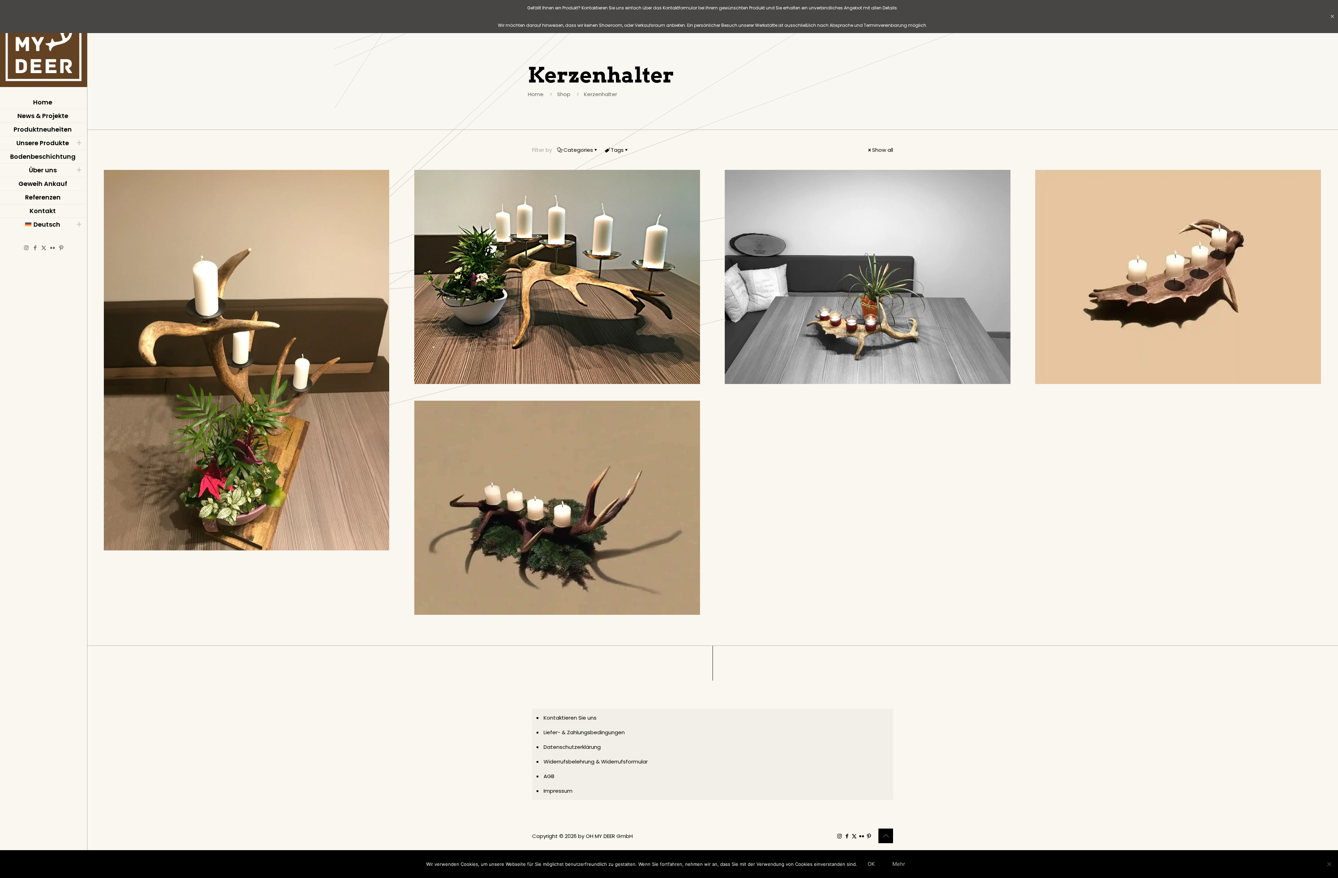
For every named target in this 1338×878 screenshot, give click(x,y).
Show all (882, 150)
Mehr (898, 864)
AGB (549, 776)
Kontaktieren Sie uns (570, 717)
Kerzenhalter (600, 94)
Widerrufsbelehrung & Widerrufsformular (596, 761)
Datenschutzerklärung (572, 747)
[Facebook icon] (35, 247)
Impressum (558, 790)
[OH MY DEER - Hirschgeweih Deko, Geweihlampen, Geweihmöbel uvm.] (43, 45)
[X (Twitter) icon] (43, 247)
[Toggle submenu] (78, 143)
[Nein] (1329, 864)
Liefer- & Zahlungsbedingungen (584, 732)
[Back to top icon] (885, 836)
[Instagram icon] (26, 247)
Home (536, 94)
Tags (617, 150)
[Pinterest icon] (61, 247)
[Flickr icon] (52, 247)
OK (871, 864)
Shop (563, 94)
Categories (578, 150)
